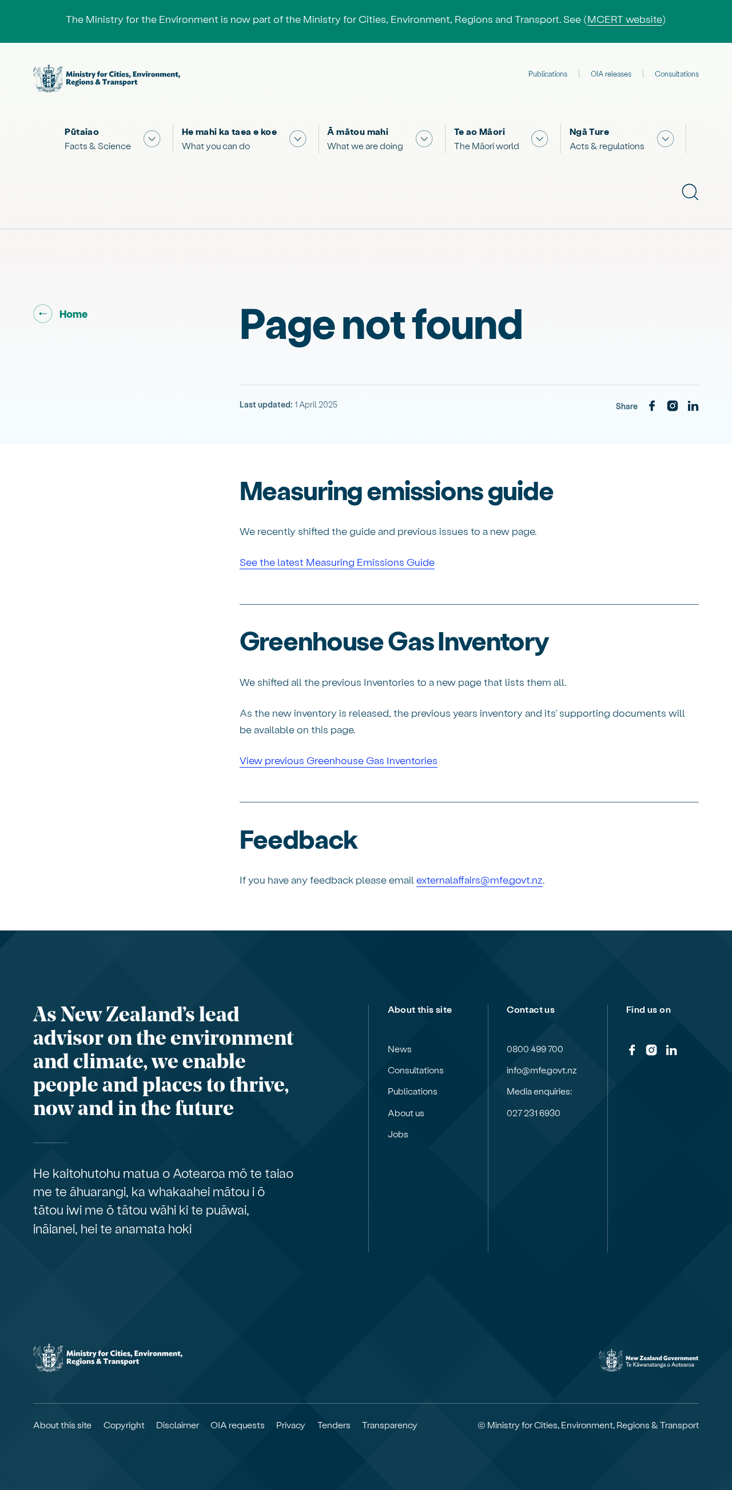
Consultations (677, 73)
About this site (62, 1424)
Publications (547, 73)
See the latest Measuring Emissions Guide (337, 562)
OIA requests (237, 1424)
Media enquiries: (539, 1091)
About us (406, 1112)
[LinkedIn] (693, 406)
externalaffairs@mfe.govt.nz (479, 879)
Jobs (398, 1134)
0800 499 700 (535, 1048)
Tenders (334, 1424)
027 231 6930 (533, 1112)
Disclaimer (177, 1424)
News (400, 1048)
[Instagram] (672, 406)
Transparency (389, 1424)
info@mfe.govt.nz (542, 1069)
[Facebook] (652, 406)
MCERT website (624, 19)
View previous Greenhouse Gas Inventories (338, 760)
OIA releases (611, 73)
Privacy (290, 1424)
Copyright (124, 1424)
